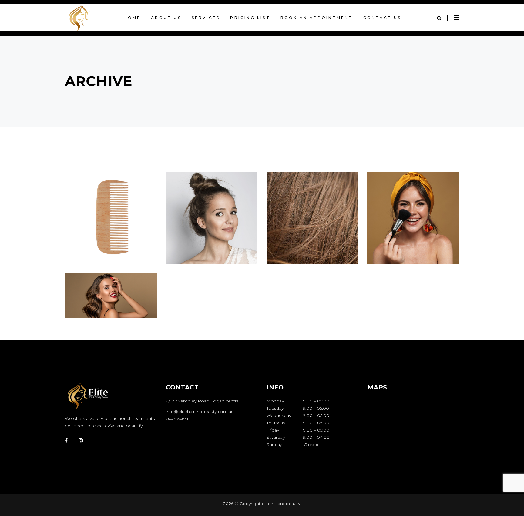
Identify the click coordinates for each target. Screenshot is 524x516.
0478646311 (178, 419)
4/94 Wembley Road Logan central (203, 401)
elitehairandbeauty (280, 503)
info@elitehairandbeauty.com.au (200, 411)
